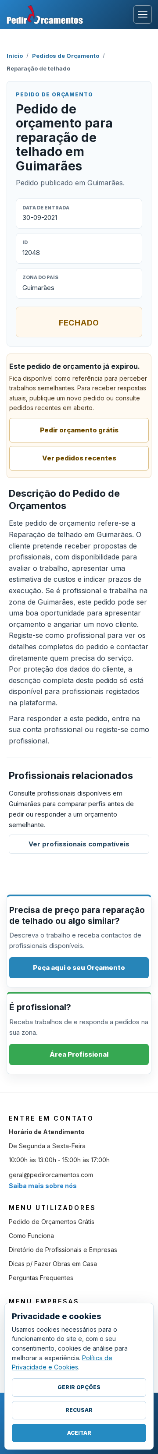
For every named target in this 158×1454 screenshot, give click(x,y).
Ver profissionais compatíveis (79, 844)
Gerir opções (79, 1387)
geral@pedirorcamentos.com (51, 1174)
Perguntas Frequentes (41, 1277)
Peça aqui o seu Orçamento (79, 967)
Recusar (79, 1410)
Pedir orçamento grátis (79, 430)
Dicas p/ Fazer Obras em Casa (53, 1263)
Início (15, 55)
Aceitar (79, 1432)
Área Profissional (79, 1054)
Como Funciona (31, 1235)
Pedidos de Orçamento (65, 55)
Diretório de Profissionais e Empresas (63, 1249)
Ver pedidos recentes (79, 458)
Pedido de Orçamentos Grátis (51, 1221)
